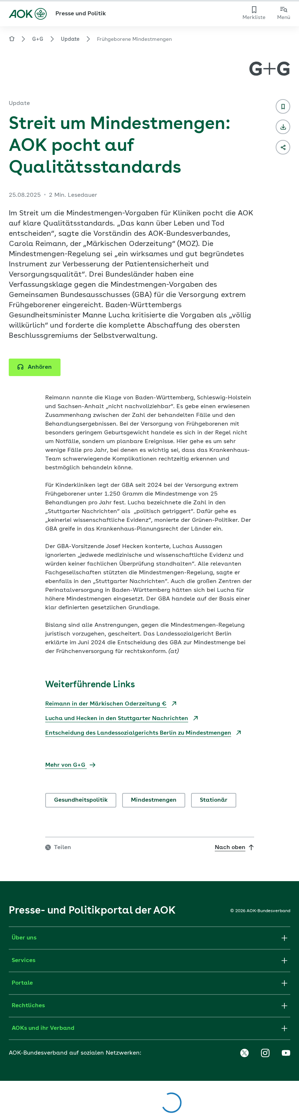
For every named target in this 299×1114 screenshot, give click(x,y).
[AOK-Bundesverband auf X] (244, 1053)
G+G (37, 39)
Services (23, 960)
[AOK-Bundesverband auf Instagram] (265, 1053)
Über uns (24, 938)
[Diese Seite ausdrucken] (283, 127)
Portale (22, 983)
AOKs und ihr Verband (43, 1028)
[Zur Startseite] (28, 14)
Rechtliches (28, 1006)
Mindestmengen (153, 800)
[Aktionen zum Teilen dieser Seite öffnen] (283, 147)
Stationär (214, 800)
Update (70, 39)
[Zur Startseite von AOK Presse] (12, 40)
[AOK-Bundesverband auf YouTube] (285, 1053)
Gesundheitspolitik (81, 800)
